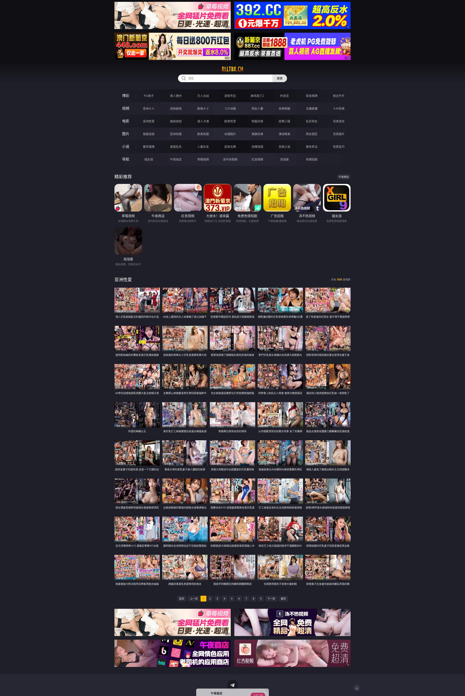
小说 (125, 146)
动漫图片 (230, 134)
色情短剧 (312, 159)
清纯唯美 (284, 134)
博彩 (125, 95)
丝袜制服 (284, 108)
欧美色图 (203, 134)
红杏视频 (257, 159)
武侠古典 (230, 147)
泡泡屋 (284, 159)
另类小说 (284, 147)
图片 (125, 133)
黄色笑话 (312, 147)
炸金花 (284, 96)
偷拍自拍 (176, 121)
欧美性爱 (230, 121)
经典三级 (284, 121)
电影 (125, 121)
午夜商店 (176, 159)
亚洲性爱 (149, 121)
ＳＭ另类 (339, 108)
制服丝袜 (257, 121)
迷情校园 (257, 147)
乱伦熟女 (312, 121)
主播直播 (312, 108)
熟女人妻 (257, 108)
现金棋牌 (312, 96)
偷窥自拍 (149, 134)
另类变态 (339, 121)
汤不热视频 (230, 159)
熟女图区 (312, 134)
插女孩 (148, 159)
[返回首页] (356, 688)
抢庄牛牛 (339, 96)
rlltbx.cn (232, 69)
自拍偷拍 (176, 108)
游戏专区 (230, 96)
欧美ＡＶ (203, 108)
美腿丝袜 (257, 134)
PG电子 (149, 96)
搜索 (280, 78)
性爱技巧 (339, 147)
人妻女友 (203, 147)
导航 (125, 159)
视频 (125, 108)
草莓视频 (203, 159)
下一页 (271, 598)
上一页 (194, 598)
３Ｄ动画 (230, 108)
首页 (181, 598)
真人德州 (176, 96)
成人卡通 (203, 121)
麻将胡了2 (257, 96)
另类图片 (339, 134)
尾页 (283, 598)
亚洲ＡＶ (149, 108)
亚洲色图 (176, 134)
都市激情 (149, 147)
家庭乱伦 (176, 147)
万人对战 (203, 96)
